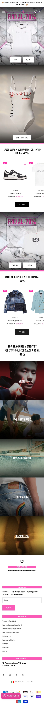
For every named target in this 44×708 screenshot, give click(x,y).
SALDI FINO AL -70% (22, 138)
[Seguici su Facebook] (3, 674)
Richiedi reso (6, 636)
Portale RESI (32, 570)
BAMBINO (15, 265)
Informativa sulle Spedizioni (11, 628)
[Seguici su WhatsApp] (23, 674)
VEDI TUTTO (22, 204)
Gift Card (5, 643)
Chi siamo (5, 647)
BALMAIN (41, 318)
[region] (22, 566)
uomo (15, 60)
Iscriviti (8, 607)
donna (28, 60)
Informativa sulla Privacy (10, 632)
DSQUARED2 (15, 318)
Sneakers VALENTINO (15, 193)
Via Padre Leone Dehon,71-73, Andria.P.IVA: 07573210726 (14, 664)
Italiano (28, 682)
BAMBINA (29, 265)
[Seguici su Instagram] (10, 674)
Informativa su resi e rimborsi (12, 625)
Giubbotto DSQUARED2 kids (15, 321)
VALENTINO (15, 190)
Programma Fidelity (8, 640)
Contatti (5, 651)
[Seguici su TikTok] (16, 674)
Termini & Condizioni (9, 621)
